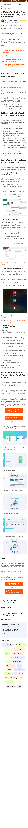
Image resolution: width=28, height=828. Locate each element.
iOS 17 (8, 661)
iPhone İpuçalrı (7, 649)
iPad (22, 678)
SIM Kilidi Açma (10, 666)
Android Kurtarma (19, 669)
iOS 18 (6, 678)
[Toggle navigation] (25, 4)
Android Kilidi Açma (7, 645)
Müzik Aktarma (11, 686)
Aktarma (21, 673)
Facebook (19, 682)
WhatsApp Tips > (11, 8)
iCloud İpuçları (15, 678)
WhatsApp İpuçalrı (21, 645)
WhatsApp (7, 673)
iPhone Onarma (17, 661)
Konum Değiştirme (19, 649)
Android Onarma (8, 657)
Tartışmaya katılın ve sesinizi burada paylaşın (14, 614)
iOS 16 (14, 673)
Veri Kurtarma (10, 682)
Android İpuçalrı (19, 657)
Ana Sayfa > (3, 8)
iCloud (19, 686)
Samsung (7, 653)
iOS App (19, 666)
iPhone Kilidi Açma (18, 653)
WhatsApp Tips (14, 22)
